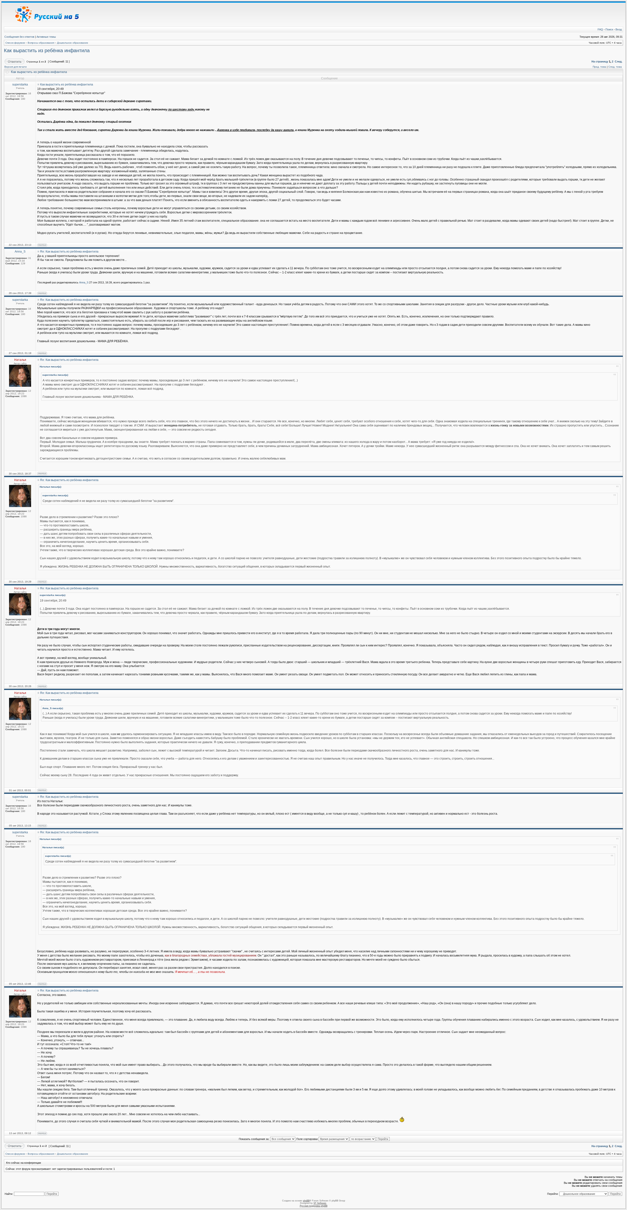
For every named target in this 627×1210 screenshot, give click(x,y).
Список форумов (15, 42)
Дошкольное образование (72, 42)
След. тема (615, 66)
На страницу (599, 61)
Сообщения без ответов (19, 36)
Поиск (609, 29)
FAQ (600, 29)
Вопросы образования (41, 42)
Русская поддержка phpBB (313, 1206)
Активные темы (46, 36)
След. (618, 61)
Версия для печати (15, 66)
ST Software (320, 1203)
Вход (618, 29)
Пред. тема (599, 66)
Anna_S (83, 282)
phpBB (306, 1200)
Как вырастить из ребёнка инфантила (47, 50)
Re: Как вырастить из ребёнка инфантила (69, 251)
